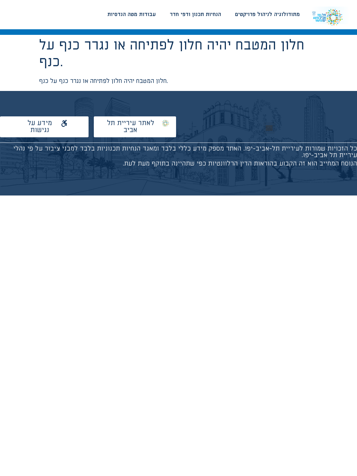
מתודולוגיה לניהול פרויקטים (267, 14)
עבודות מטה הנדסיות (131, 14)
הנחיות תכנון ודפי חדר (195, 14)
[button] (269, 128)
